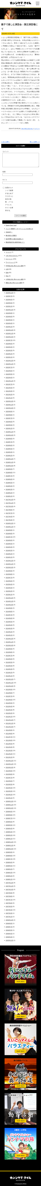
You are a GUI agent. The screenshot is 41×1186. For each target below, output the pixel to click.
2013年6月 (9, 659)
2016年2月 (9, 554)
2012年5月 (9, 703)
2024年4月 (9, 323)
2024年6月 (9, 316)
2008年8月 (9, 855)
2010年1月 (9, 798)
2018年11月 (9, 462)
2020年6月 (9, 421)
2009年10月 (9, 808)
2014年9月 (9, 608)
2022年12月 (9, 360)
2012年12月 (9, 679)
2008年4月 (9, 869)
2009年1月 (9, 838)
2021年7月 (9, 384)
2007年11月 (9, 886)
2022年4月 (9, 377)
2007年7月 (9, 900)
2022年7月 (9, 367)
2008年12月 (9, 842)
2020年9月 (9, 411)
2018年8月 (9, 472)
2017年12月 (9, 499)
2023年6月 (9, 343)
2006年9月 (9, 923)
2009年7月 (9, 818)
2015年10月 (9, 567)
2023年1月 (9, 357)
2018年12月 (9, 459)
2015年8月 (9, 574)
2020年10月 (9, 408)
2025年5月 (9, 303)
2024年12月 (9, 310)
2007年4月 (9, 910)
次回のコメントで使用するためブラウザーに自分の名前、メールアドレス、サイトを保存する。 (9, 199)
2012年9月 (9, 689)
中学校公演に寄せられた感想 (14, 266)
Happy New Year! (11, 225)
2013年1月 (9, 676)
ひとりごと (9, 259)
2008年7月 (9, 859)
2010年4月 (9, 788)
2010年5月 (9, 784)
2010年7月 (9, 777)
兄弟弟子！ (9, 232)
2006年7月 (9, 927)
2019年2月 (9, 455)
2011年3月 (9, 750)
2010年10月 (9, 767)
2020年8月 (9, 415)
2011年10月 (9, 727)
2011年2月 (9, 754)
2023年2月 (9, 354)
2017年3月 (9, 520)
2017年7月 (9, 513)
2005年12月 (9, 940)
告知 (7, 272)
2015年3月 (9, 588)
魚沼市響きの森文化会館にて (14, 239)
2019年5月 (9, 449)
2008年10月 (9, 849)
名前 (4, 172)
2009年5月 (9, 825)
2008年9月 (9, 852)
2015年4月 (9, 584)
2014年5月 (9, 621)
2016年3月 (9, 550)
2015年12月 (9, 560)
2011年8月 (9, 733)
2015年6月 (9, 581)
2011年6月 (9, 740)
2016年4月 (9, 547)
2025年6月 (9, 299)
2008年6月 (9, 862)
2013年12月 (9, 638)
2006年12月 (9, 920)
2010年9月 (9, 771)
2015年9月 (9, 571)
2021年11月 (9, 381)
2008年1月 (9, 879)
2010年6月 (9, 781)
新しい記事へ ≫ (35, 142)
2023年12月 (9, 330)
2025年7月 (9, 296)
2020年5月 (9, 425)
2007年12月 (9, 883)
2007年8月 (9, 896)
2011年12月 (9, 720)
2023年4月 (9, 347)
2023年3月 (9, 350)
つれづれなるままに (27, 128)
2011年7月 (9, 737)
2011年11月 (9, 723)
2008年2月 (9, 876)
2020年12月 (9, 401)
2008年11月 (9, 845)
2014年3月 (9, 628)
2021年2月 (9, 394)
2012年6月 (9, 699)
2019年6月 (9, 445)
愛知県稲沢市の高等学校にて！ (15, 242)
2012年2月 (9, 713)
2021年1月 (9, 398)
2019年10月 (9, 435)
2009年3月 (9, 832)
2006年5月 (9, 930)
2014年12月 (9, 598)
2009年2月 (9, 835)
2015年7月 (9, 577)
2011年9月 (9, 730)
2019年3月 (9, 452)
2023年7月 (9, 340)
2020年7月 (9, 418)
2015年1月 (9, 594)
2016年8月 (9, 533)
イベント (8, 252)
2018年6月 (9, 479)
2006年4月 (9, 933)
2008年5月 (9, 866)
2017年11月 (9, 503)
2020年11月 (9, 405)
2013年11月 (9, 642)
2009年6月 (9, 822)
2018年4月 (9, 486)
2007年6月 (9, 903)
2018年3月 (9, 489)
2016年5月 (9, 544)
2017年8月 (9, 510)
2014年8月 (9, 611)
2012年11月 (9, 683)
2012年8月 (9, 693)
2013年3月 (9, 669)
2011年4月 (9, 747)
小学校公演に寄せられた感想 (14, 279)
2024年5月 (9, 320)
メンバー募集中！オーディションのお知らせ (19, 229)
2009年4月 (9, 828)
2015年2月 (9, 591)
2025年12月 (9, 293)
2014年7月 (9, 615)
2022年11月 (9, 364)
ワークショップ (10, 262)
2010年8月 (9, 774)
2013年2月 (9, 672)
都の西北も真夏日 (11, 235)
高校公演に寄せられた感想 (14, 283)
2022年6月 (9, 371)
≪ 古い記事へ (5, 142)
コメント (37, 128)
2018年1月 (9, 496)
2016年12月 (9, 523)
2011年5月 (9, 744)
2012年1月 (9, 716)
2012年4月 (9, 706)
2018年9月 (9, 469)
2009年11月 (9, 805)
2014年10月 (9, 605)
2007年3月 (9, 913)
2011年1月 (9, 757)
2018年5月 (9, 482)
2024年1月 (9, 327)
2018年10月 (9, 466)
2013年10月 (9, 645)
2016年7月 (9, 537)
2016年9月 (9, 530)
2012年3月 (9, 710)
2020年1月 (9, 428)
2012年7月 (9, 696)
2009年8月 (9, 815)
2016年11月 (9, 527)
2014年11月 (9, 601)
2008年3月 (9, 872)
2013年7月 (9, 655)
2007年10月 (9, 889)
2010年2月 (9, 794)
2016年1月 (9, 557)
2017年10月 (9, 506)
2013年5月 (9, 662)
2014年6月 (9, 618)
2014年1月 (9, 635)
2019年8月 (9, 438)
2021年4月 (9, 388)
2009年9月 (9, 811)
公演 (7, 269)
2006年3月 (9, 937)
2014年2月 (9, 632)
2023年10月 (9, 337)
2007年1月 (9, 916)
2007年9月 (9, 893)
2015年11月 (9, 564)
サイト (4, 180)
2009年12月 (9, 801)
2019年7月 (9, 442)
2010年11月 (9, 764)
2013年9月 (9, 649)
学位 (7, 276)
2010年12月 (9, 761)
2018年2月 (9, 493)
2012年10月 (9, 686)
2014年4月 (9, 625)
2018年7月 (9, 476)
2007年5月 (9, 906)
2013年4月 (9, 666)
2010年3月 (9, 791)
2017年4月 (9, 516)
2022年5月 (9, 374)
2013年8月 (9, 652)
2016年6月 (9, 540)
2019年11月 (9, 432)
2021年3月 (9, 391)
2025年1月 (9, 306)
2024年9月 (9, 313)
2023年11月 (9, 333)
